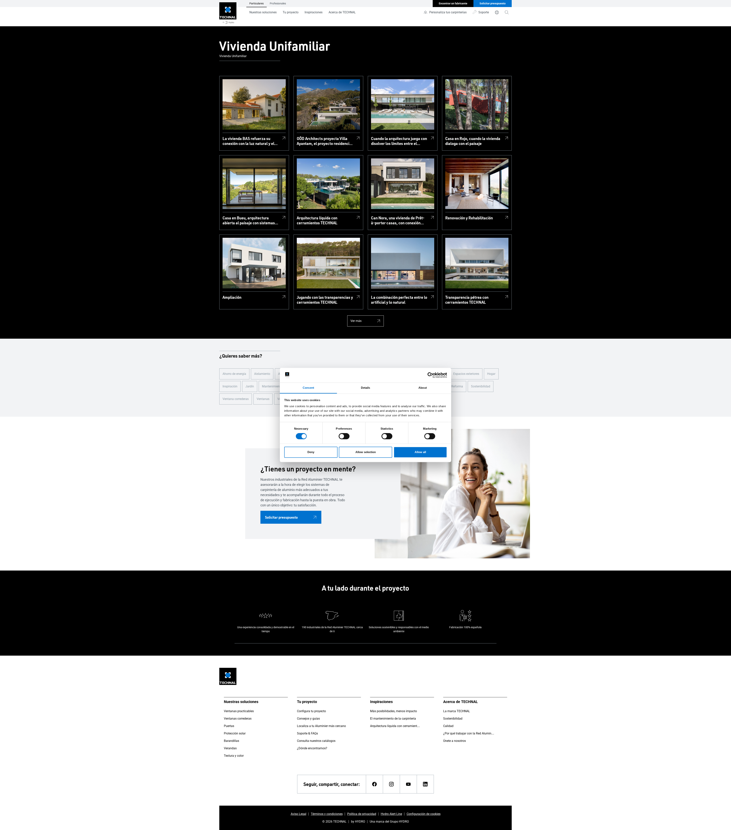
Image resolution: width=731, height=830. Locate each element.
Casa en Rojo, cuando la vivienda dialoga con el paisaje (472, 141)
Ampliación (232, 297)
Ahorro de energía (234, 374)
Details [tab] (365, 387)
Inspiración (230, 386)
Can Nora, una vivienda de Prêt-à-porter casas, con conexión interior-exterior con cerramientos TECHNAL (397, 220)
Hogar (491, 374)
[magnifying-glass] (507, 12)
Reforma (457, 386)
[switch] (344, 436)
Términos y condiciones (327, 814)
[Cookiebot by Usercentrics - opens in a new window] (430, 375)
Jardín (249, 386)
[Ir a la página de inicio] (227, 13)
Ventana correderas (236, 399)
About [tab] (422, 387)
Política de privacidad (361, 814)
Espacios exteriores (466, 374)
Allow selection (365, 452)
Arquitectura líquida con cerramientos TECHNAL (317, 220)
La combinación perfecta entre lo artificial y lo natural (399, 300)
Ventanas (263, 399)
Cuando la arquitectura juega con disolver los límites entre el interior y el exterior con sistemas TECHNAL (399, 141)
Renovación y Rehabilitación (469, 217)
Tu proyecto (290, 12)
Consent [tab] (308, 387)
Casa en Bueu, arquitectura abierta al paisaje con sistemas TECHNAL (249, 220)
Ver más (356, 321)
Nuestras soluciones (263, 12)
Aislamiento (262, 374)
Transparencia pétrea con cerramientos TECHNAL (466, 300)
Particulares (256, 3)
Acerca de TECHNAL (342, 12)
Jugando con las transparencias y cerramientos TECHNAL (325, 300)
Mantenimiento (272, 386)
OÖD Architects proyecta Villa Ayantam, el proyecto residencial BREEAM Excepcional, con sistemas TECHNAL (325, 141)
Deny (310, 452)
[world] (497, 12)
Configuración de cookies (424, 814)
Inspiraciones (313, 12)
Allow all (420, 452)
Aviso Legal (298, 814)
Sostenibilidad (480, 386)
